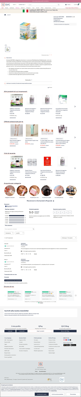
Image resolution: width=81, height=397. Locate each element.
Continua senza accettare (57, 394)
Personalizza (73, 394)
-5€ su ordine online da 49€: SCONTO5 (40, 1)
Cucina (54, 7)
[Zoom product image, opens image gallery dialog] (5, 45)
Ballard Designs (9, 379)
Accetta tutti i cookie (41, 394)
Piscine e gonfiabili (8, 357)
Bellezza (23, 7)
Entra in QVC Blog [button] (65, 331)
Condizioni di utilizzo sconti (54, 346)
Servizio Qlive (51, 350)
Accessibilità (51, 348)
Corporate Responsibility (39, 346)
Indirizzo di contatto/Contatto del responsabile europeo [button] (19, 83)
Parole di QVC (7, 342)
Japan (45, 369)
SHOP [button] (14, 4)
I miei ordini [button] (22, 331)
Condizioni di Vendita (53, 344)
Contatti (21, 342)
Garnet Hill (20, 379)
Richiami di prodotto (23, 344)
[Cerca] (58, 4)
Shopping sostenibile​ (8, 346)
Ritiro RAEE (21, 346)
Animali (37, 7)
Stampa (50, 87)
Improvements (30, 379)
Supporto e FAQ (22, 340)
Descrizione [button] (9, 57)
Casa (33, 7)
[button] (66, 4)
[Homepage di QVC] (5, 15)
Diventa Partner (37, 342)
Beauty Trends (7, 352)
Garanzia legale (52, 352)
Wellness (17, 7)
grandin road (25, 379)
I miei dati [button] (10, 331)
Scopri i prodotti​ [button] (40, 331)
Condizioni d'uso (52, 342)
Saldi (3, 7)
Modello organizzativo (38, 350)
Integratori (28, 7)
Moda (42, 7)
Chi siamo (36, 340)
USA (36, 369)
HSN (5, 379)
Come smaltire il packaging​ (24, 348)
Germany (41, 369)
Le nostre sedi (37, 348)
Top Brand (12, 7)
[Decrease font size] (51, 54)
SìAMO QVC (6, 350)
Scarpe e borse (48, 7)
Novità (6, 7)
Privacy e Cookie (52, 340)
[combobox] (42, 4)
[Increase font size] (49, 54)
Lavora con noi (37, 344)
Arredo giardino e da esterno (10, 355)
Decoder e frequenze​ (23, 350)
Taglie (5, 344)
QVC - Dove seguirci (8, 340)
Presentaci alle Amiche (9, 348)
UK (38, 369)
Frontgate (15, 379)
